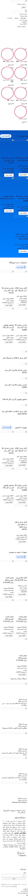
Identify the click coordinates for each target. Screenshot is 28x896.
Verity (19, 585)
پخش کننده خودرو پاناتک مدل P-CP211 (8, 619)
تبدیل (19, 244)
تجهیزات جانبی (24, 168)
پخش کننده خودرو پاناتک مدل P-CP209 (8, 580)
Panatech (11, 588)
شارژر (4, 168)
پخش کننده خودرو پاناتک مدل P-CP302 (21, 657)
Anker (26, 166)
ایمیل (24, 872)
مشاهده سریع (22, 155)
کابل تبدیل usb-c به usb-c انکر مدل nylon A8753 (21, 236)
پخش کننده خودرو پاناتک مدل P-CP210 (21, 619)
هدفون (8, 206)
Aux (26, 585)
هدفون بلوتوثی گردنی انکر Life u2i (8, 327)
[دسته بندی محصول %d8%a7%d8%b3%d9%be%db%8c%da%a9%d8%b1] (20, 76)
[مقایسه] (26, 155)
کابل (19, 166)
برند (23, 585)
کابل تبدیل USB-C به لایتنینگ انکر (15, 358)
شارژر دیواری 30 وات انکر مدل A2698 (22, 198)
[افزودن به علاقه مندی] (18, 155)
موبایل (22, 166)
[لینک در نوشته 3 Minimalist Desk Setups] (14, 745)
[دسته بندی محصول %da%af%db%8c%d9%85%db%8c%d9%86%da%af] (7, 96)
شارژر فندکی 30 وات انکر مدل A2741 (8, 160)
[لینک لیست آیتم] (14, 842)
